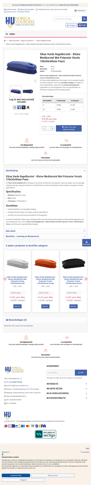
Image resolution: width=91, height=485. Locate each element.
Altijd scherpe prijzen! (27, 9)
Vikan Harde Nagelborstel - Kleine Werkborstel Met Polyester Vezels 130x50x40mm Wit (17, 280)
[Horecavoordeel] (20, 22)
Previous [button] (4, 278)
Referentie (43, 69)
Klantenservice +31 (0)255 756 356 (18, 12)
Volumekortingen (47, 96)
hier (34, 468)
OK (82, 372)
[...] (21, 378)
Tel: (14, 382)
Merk (41, 66)
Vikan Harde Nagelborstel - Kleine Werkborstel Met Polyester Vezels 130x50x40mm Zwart (73, 280)
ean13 (42, 71)
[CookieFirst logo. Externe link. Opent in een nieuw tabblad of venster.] (3, 454)
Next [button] (86, 278)
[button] (6, 452)
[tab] (45, 170)
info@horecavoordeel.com (19, 385)
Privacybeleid (85, 452)
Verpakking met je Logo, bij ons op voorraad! (52, 9)
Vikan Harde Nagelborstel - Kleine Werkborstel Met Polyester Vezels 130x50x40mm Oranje (45, 280)
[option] (17, 281)
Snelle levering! (11, 9)
